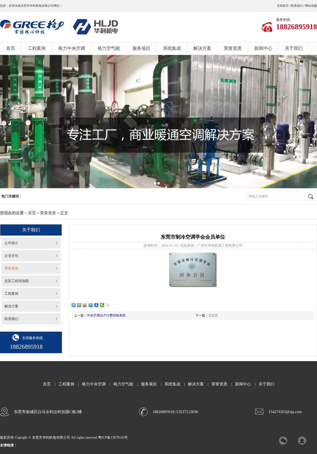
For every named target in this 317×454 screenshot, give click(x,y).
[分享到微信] (102, 305)
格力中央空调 (71, 48)
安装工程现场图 (16, 281)
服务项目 (141, 48)
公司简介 (11, 243)
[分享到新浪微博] (85, 305)
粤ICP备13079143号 (113, 437)
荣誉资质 (233, 48)
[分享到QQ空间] (79, 305)
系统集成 (172, 48)
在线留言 (283, 5)
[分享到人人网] (96, 305)
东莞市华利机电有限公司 (37, 5)
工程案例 (37, 48)
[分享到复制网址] (108, 305)
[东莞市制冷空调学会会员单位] (193, 287)
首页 (10, 48)
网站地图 (311, 5)
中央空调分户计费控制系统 (106, 315)
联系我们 (297, 5)
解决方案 (202, 48)
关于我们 (294, 48)
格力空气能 (109, 48)
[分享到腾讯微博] (91, 305)
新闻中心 (263, 48)
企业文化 (11, 256)
